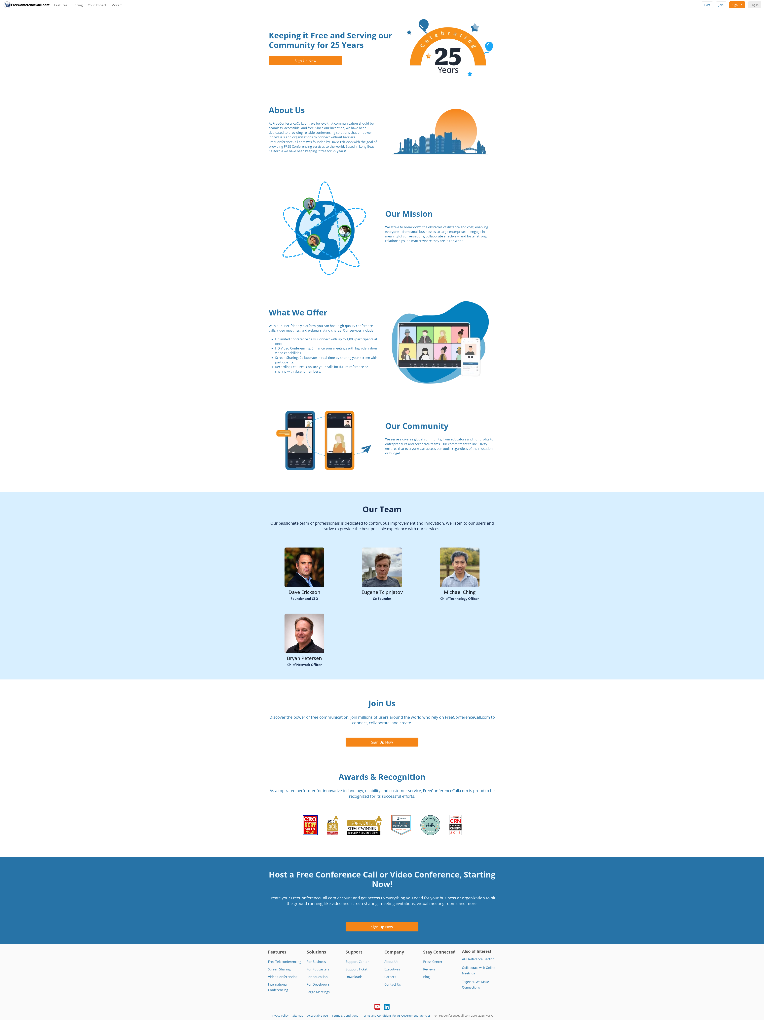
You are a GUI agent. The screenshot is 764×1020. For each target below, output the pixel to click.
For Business (316, 961)
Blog (426, 977)
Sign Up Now (305, 60)
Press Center (432, 961)
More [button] (115, 5)
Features (60, 5)
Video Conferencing (282, 977)
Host (707, 5)
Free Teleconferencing (284, 961)
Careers (390, 977)
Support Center (357, 961)
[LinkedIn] (386, 1006)
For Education (317, 977)
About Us (391, 961)
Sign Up (737, 5)
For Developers (318, 984)
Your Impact (97, 5)
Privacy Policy (279, 1015)
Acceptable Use (317, 1015)
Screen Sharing (279, 969)
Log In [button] (755, 5)
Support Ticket (356, 969)
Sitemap (297, 1015)
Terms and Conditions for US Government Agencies (396, 1015)
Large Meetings (318, 992)
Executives (392, 969)
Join (721, 5)
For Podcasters (318, 969)
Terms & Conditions (345, 1015)
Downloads (354, 977)
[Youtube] (377, 1006)
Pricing (77, 5)
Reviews (429, 969)
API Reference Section (478, 959)
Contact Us (392, 984)
